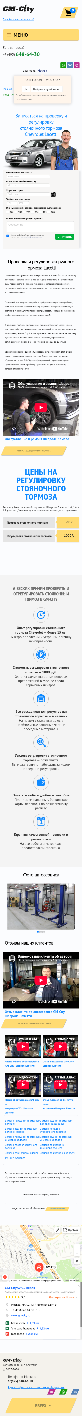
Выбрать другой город (46, 89)
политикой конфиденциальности (31, 237)
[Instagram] (77, 65)
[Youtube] (63, 65)
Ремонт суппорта (15, 1157)
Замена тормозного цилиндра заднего (52, 1146)
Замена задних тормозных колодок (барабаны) (56, 1122)
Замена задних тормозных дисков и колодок (56, 1138)
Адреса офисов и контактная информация (36, 1387)
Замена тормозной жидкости (57, 1152)
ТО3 (28, 212)
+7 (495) (21, 54)
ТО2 (20, 212)
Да (25, 89)
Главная (7, 89)
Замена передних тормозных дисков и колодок (22, 1138)
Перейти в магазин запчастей (18, 19)
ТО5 (45, 212)
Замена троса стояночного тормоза (21, 1146)
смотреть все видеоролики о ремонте (34, 451)
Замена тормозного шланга (21, 1152)
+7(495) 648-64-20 (20, 1381)
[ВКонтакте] (70, 65)
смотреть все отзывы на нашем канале (34, 1024)
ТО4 (36, 212)
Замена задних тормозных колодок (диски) (21, 1130)
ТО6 (53, 212)
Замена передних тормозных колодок (22, 1122)
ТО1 (12, 212)
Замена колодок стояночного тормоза (53, 1130)
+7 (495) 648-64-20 (50, 1194)
